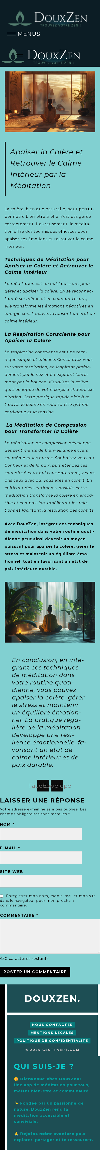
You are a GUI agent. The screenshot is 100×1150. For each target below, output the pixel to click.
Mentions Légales (52, 1033)
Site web (11, 872)
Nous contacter (52, 1025)
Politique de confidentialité (52, 1041)
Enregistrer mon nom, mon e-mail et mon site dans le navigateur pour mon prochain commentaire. (48, 900)
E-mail (10, 848)
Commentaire (19, 915)
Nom (7, 824)
